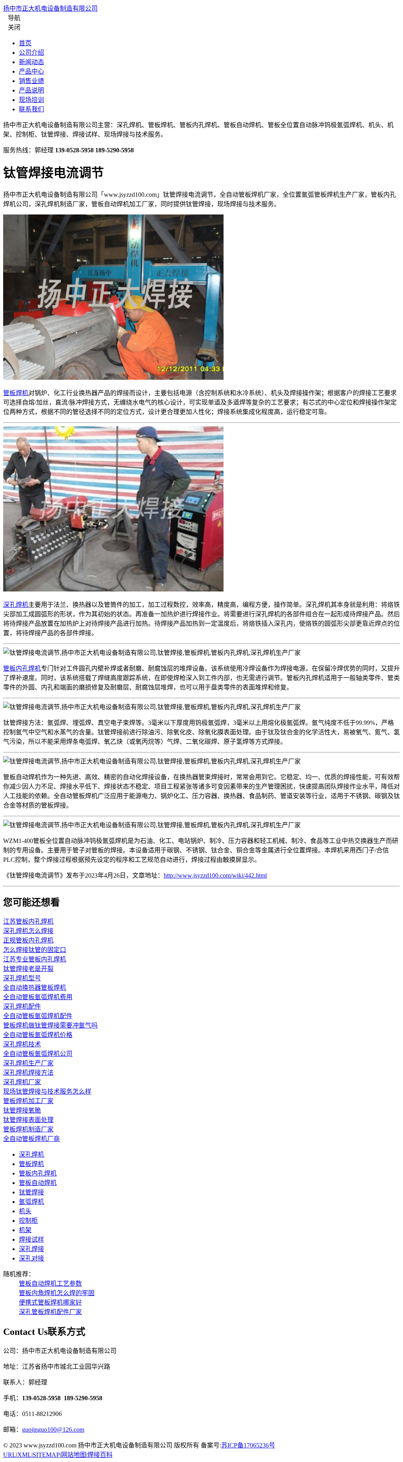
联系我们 (31, 109)
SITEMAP (46, 1454)
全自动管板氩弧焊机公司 (37, 1053)
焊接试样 (31, 1239)
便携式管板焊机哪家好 (50, 1302)
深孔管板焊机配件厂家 (50, 1312)
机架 (25, 1230)
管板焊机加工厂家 (28, 1101)
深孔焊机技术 (22, 1044)
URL (9, 1454)
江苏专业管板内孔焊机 (34, 959)
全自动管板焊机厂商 (31, 1138)
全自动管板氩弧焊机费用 (37, 997)
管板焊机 (15, 393)
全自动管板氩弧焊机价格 (37, 1034)
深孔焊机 (15, 604)
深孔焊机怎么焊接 (28, 931)
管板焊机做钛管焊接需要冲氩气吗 (50, 1025)
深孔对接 (31, 1258)
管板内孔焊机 (22, 668)
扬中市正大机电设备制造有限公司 (50, 8)
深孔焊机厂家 (22, 1082)
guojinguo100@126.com (53, 1429)
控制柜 (28, 1220)
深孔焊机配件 (22, 1006)
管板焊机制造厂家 (28, 1129)
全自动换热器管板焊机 (34, 987)
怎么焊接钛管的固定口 (34, 949)
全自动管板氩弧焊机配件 (37, 1016)
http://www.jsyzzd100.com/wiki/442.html (215, 875)
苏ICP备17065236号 (248, 1445)
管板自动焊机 (38, 1182)
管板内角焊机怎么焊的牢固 (56, 1293)
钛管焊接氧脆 (22, 1110)
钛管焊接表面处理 (28, 1119)
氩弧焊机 (31, 1201)
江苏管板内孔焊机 (28, 921)
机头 (25, 1211)
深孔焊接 (31, 1249)
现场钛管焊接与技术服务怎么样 (47, 1091)
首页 (25, 43)
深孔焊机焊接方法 (28, 1072)
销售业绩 (31, 81)
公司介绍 (31, 52)
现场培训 (31, 99)
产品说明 (31, 90)
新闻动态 (31, 62)
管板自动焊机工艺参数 (50, 1283)
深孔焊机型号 (22, 978)
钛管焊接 (31, 1192)
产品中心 (31, 71)
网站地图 (73, 1454)
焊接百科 (100, 1454)
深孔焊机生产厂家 (28, 1063)
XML (24, 1454)
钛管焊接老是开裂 (28, 968)
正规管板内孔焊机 (28, 940)
